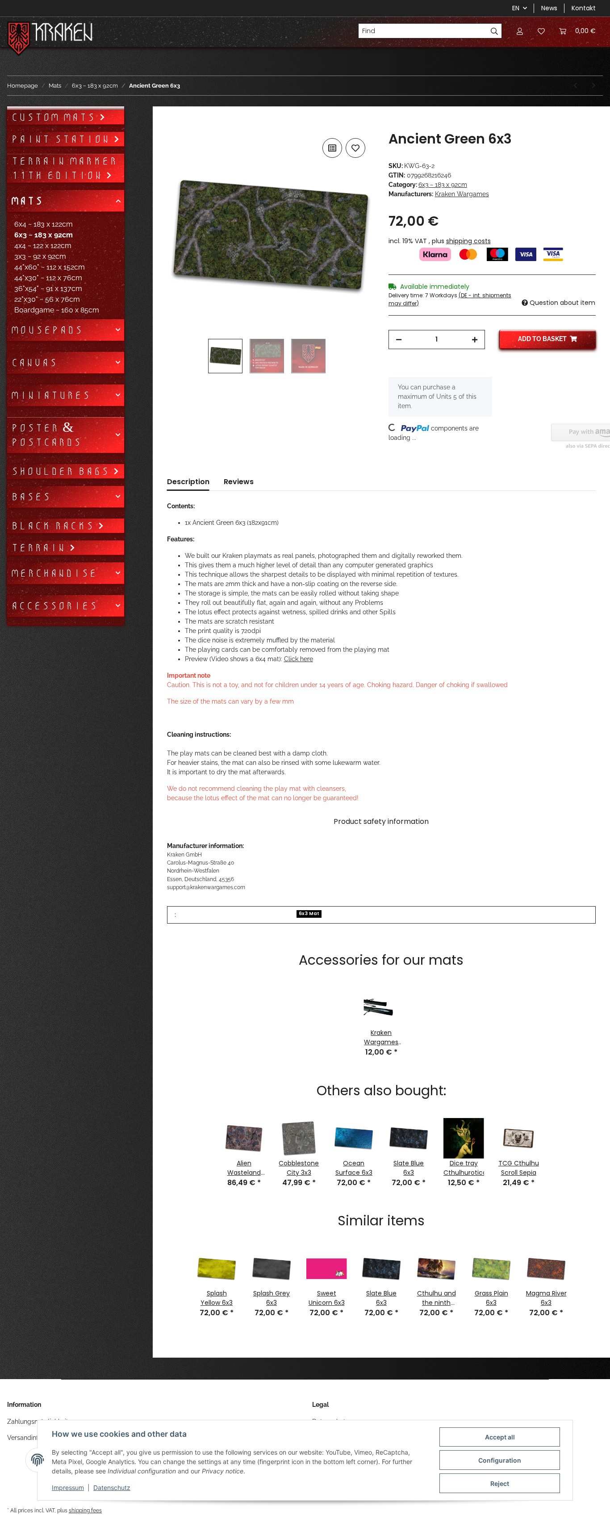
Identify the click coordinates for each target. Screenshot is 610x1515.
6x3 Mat (309, 913)
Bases (30, 497)
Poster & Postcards (46, 435)
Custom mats (55, 117)
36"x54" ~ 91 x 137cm (48, 288)
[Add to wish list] (355, 148)
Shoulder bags (62, 471)
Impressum (68, 1487)
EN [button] (515, 8)
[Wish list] (541, 31)
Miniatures (50, 395)
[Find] (494, 30)
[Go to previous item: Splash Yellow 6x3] (575, 85)
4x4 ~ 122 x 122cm (42, 245)
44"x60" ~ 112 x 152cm (49, 267)
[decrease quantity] (399, 339)
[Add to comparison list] (332, 148)
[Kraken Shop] (62, 33)
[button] (520, 31)
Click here (298, 659)
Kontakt (584, 8)
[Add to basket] (174, 126)
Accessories (54, 606)
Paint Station (62, 139)
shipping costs (468, 240)
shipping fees (85, 1510)
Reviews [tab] (239, 482)
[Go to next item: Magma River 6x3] (594, 85)
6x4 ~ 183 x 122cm (43, 224)
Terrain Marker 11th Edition (64, 168)
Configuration (499, 1460)
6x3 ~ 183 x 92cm (442, 184)
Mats (27, 201)
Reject (499, 1483)
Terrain (40, 547)
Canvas (34, 362)
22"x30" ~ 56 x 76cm (47, 299)
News (549, 8)
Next (584, 1277)
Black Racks (54, 526)
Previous (178, 1277)
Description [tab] (188, 482)
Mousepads (47, 330)
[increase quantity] (475, 339)
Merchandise (54, 573)
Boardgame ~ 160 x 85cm (56, 310)
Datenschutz (111, 1487)
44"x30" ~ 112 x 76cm (48, 278)
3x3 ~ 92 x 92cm (40, 256)
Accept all (500, 1437)
